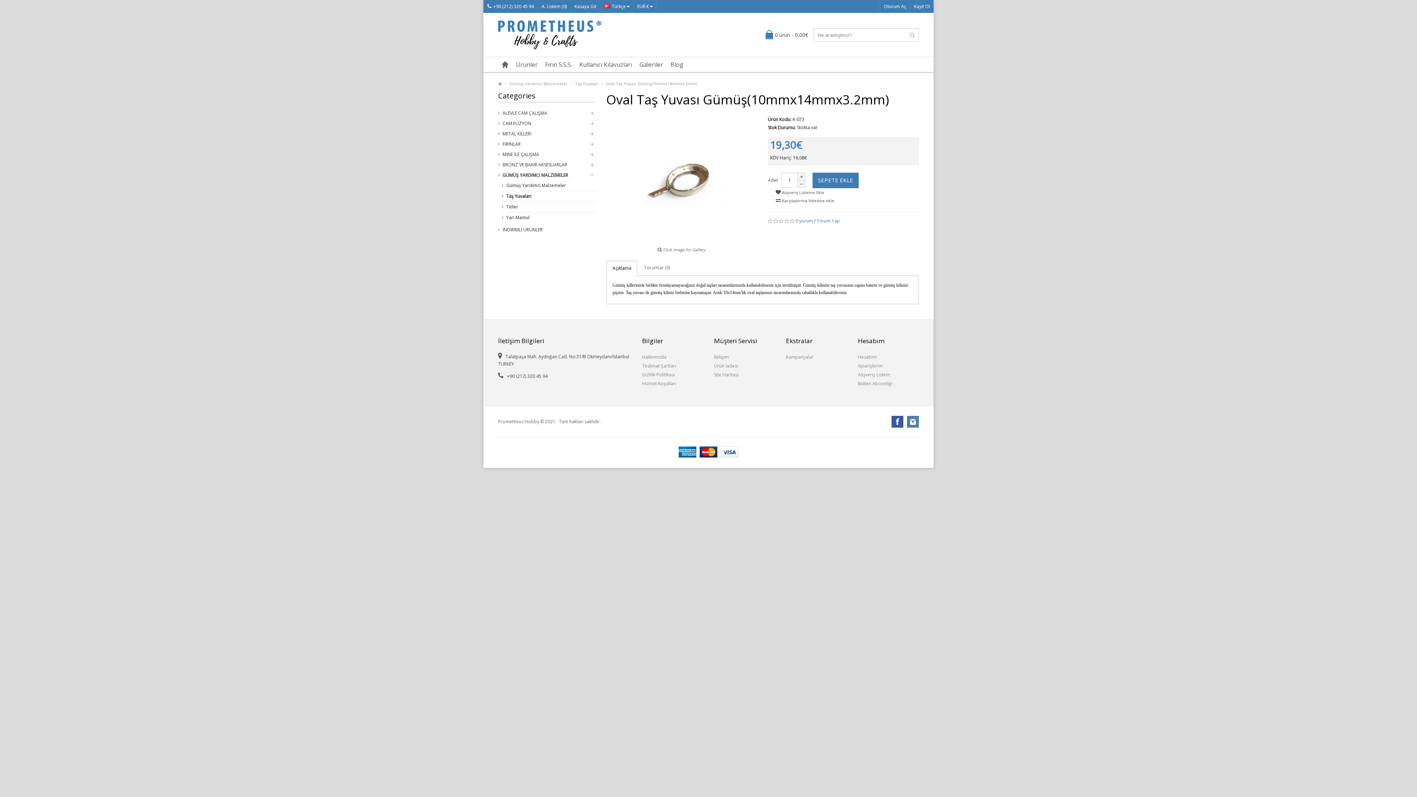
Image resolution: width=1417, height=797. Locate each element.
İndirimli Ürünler (523, 230)
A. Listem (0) (554, 6)
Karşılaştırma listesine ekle (807, 200)
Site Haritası (726, 375)
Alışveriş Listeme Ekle (802, 192)
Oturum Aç (895, 6)
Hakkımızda (654, 357)
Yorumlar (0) (657, 268)
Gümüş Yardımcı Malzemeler (538, 83)
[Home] (500, 83)
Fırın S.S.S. (558, 65)
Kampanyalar (800, 357)
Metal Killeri (517, 134)
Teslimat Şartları (659, 366)
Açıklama (622, 268)
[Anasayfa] (505, 64)
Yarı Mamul (518, 217)
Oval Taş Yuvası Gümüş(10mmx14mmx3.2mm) (651, 83)
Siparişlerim (870, 366)
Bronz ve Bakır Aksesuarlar (535, 165)
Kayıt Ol (922, 6)
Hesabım (867, 357)
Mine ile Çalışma (521, 154)
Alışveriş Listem (874, 375)
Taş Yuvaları (587, 83)
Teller (512, 207)
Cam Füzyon (517, 123)
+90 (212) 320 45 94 (513, 6)
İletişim (721, 357)
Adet (773, 180)
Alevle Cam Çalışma (525, 113)
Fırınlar (512, 144)
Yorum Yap (828, 221)
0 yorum (804, 221)
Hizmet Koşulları (659, 383)
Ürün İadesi (726, 366)
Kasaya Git (585, 6)
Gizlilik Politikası (658, 375)
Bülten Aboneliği (875, 383)
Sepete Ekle (835, 180)
